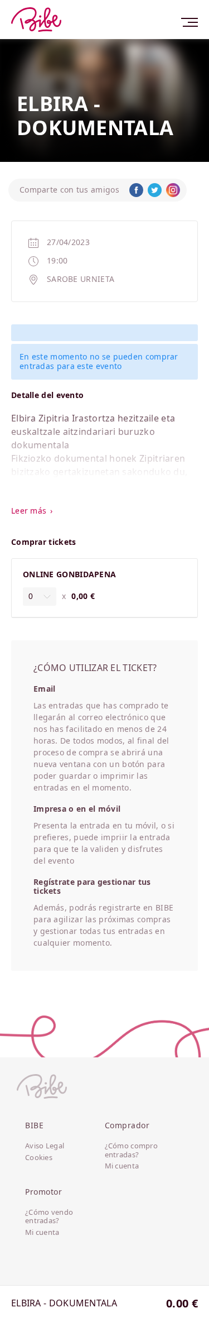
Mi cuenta (122, 1166)
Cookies (38, 1157)
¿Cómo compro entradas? (131, 1150)
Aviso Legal (44, 1146)
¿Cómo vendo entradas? (49, 1216)
